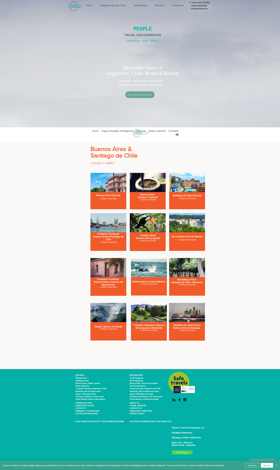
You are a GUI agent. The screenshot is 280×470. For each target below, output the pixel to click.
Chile (108, 239)
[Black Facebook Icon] (179, 400)
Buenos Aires (147, 194)
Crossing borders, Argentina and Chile (145, 388)
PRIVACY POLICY (137, 413)
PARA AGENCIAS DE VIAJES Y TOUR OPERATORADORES (100, 421)
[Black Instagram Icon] (185, 400)
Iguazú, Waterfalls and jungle (140, 394)
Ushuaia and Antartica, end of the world (145, 396)
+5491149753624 (198, 6)
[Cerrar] (276, 465)
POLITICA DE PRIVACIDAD (87, 413)
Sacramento (108, 284)
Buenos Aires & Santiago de (108, 236)
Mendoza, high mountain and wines (143, 391)
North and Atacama (137, 386)
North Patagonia (135, 380)
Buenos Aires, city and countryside (143, 383)
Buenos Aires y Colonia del (108, 281)
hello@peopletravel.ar (199, 9)
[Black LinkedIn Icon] (174, 400)
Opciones (252, 465)
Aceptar (267, 465)
